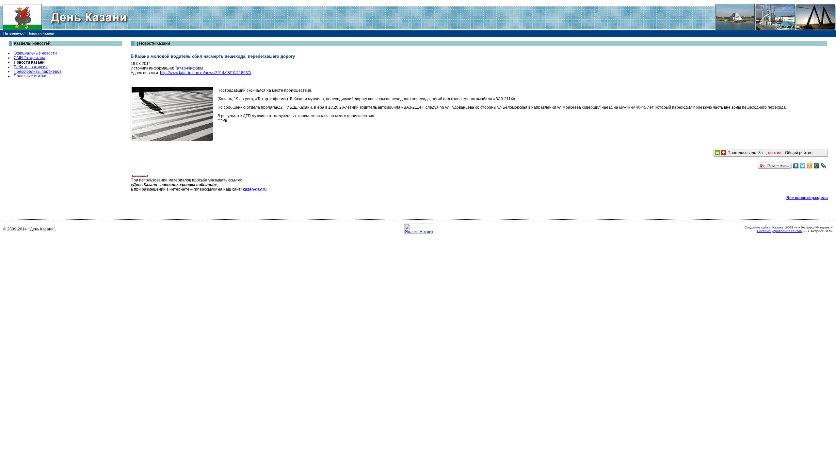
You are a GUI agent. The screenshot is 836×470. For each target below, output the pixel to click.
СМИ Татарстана (29, 57)
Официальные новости (35, 53)
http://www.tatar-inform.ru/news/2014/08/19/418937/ (205, 72)
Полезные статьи (30, 76)
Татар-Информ (189, 68)
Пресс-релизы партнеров (37, 71)
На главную (13, 33)
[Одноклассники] (809, 166)
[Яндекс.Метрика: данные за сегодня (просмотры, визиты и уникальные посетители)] (418, 229)
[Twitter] (802, 166)
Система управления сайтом (779, 231)
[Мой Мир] (816, 166)
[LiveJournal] (823, 166)
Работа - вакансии (31, 67)
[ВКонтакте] (796, 166)
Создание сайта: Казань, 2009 (769, 227)
